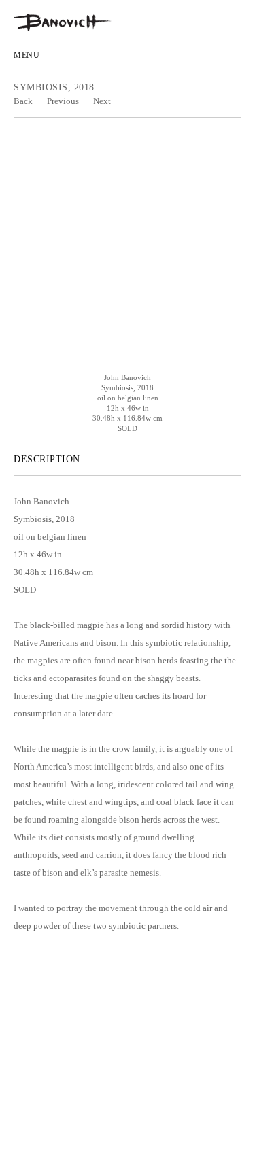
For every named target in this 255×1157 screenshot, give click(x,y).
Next (102, 101)
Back (23, 101)
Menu (26, 55)
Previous (63, 101)
